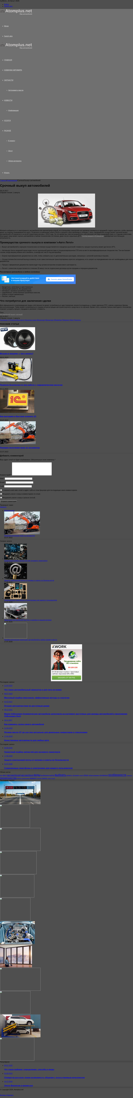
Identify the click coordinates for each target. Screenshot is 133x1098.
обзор (85, 775)
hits (1, 775)
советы (44, 778)
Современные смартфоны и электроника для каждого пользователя (30, 600)
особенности (117, 775)
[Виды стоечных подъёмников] (20, 1037)
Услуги (7, 120)
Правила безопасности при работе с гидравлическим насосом (31, 385)
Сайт (2, 486)
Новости (8, 100)
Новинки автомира (13, 70)
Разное (7, 131)
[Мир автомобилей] (16, 14)
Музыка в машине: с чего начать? (16, 353)
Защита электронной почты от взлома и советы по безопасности (29, 580)
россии (39, 778)
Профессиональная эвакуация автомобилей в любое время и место (30, 640)
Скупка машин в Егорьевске (93, 236)
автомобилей (5, 314)
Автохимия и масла (15, 90)
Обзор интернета (14, 161)
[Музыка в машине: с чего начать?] (17, 349)
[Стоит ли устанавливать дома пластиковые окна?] (16, 967)
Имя (2, 478)
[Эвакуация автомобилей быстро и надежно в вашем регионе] (15, 618)
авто (5, 775)
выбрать (60, 775)
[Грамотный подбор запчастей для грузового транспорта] (15, 559)
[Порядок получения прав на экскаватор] (18, 443)
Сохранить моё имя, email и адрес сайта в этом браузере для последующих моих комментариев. (39, 490)
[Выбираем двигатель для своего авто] (17, 943)
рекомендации (25, 778)
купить (69, 775)
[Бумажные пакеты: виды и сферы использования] (20, 990)
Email (2, 482)
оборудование (94, 775)
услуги (53, 778)
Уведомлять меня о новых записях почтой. (18, 498)
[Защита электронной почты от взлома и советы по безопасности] (15, 578)
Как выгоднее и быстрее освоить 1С (18, 416)
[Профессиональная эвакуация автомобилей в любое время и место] (15, 638)
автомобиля (27, 775)
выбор (51, 775)
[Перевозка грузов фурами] (18, 873)
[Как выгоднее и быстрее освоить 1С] (17, 412)
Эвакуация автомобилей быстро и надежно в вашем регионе (28, 620)
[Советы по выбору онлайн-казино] (15, 827)
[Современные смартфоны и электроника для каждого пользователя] (15, 598)
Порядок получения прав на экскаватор (20, 448)
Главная (3, 180)
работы (19, 778)
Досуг (10, 151)
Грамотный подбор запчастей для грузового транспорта (25, 561)
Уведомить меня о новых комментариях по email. (21, 494)
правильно (129, 775)
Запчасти (8, 80)
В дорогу (11, 141)
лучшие (75, 775)
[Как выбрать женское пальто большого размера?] (17, 1060)
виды (37, 775)
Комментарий (6, 475)
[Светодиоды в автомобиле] (15, 1013)
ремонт (33, 778)
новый (81, 775)
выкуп (13, 314)
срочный (19, 314)
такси (49, 778)
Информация (13, 110)
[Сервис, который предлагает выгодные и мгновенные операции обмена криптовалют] (20, 850)
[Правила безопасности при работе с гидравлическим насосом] (16, 381)
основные (103, 775)
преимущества (8, 778)
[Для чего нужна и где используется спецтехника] (15, 920)
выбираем (45, 775)
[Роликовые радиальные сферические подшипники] (17, 897)
